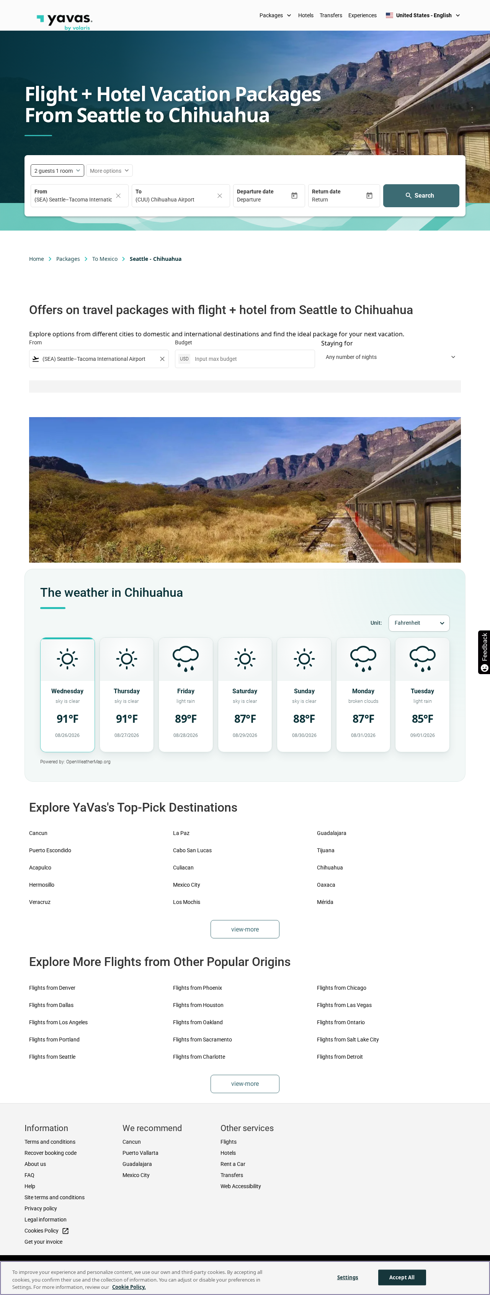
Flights (228, 1142)
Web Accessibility (240, 1186)
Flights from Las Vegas (344, 1005)
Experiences (362, 15)
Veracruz (40, 902)
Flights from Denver (52, 988)
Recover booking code (50, 1153)
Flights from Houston (198, 1005)
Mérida (325, 902)
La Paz (181, 833)
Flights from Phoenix (197, 988)
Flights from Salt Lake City (348, 1039)
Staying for (337, 343)
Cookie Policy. (129, 1287)
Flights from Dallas (51, 1005)
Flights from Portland (54, 1039)
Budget (183, 342)
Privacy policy (40, 1208)
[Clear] (118, 196)
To (139, 191)
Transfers (331, 15)
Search (424, 195)
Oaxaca (326, 885)
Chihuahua (330, 867)
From (40, 191)
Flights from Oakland (198, 1022)
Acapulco (40, 867)
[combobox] (98, 359)
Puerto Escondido (50, 850)
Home (36, 258)
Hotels (306, 15)
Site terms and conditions (54, 1197)
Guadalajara (331, 833)
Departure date (255, 191)
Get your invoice (43, 1242)
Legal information (45, 1219)
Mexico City (186, 885)
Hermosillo (41, 885)
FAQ (29, 1175)
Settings (347, 1277)
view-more (245, 929)
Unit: (376, 623)
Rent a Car (232, 1164)
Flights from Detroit (340, 1057)
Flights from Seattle (52, 1057)
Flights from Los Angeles (58, 1022)
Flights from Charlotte (199, 1057)
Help (29, 1186)
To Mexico (105, 258)
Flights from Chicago (341, 988)
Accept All (402, 1277)
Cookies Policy (46, 1231)
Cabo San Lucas (192, 850)
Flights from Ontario (341, 1022)
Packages (276, 15)
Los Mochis (186, 902)
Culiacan (183, 867)
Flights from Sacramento (202, 1039)
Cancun (38, 833)
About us (35, 1164)
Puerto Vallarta (140, 1153)
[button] (264, 200)
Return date (326, 191)
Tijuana (326, 850)
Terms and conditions (49, 1142)
